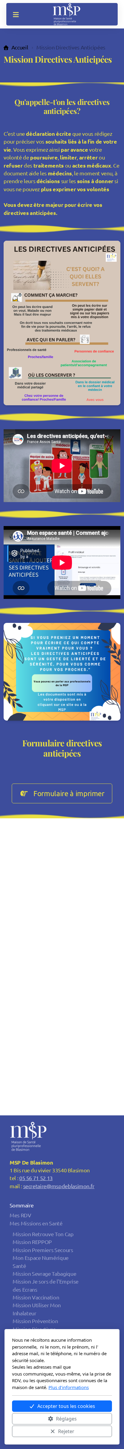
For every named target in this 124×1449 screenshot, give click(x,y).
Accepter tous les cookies (66, 1406)
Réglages (66, 1418)
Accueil (19, 47)
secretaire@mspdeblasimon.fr (59, 1186)
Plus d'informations (68, 1387)
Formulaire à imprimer (68, 793)
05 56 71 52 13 (36, 1178)
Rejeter (66, 1431)
